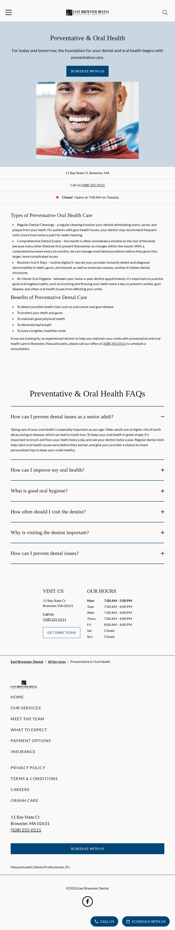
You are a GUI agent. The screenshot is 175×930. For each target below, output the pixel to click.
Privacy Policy (28, 767)
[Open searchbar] (165, 12)
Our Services (26, 708)
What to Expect (29, 729)
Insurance (23, 751)
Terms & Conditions (34, 778)
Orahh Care (24, 800)
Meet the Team (28, 718)
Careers (20, 789)
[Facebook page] (87, 901)
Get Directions (61, 632)
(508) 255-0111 (93, 185)
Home (17, 697)
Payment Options (31, 740)
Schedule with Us (87, 71)
